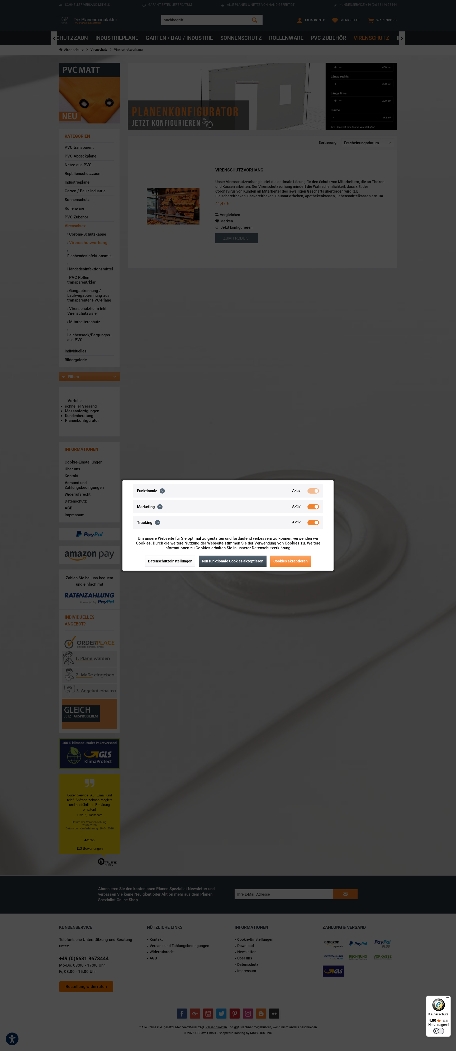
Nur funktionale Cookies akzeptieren (232, 561)
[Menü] (447, 999)
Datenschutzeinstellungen (170, 561)
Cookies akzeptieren (290, 561)
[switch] (438, 1031)
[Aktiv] (313, 491)
